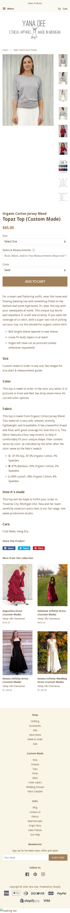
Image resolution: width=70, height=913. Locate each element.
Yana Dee (33, 886)
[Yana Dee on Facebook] (27, 875)
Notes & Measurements (17, 250)
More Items (35, 735)
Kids (35, 730)
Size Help (35, 834)
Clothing (35, 721)
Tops (35, 769)
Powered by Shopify (50, 886)
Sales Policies (35, 830)
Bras (35, 760)
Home (5, 50)
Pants (35, 773)
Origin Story (35, 825)
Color (6, 264)
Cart (64, 8)
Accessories (35, 725)
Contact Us (35, 812)
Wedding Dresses (35, 787)
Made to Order (35, 739)
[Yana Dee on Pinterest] (35, 875)
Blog (35, 807)
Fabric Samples (35, 791)
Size (5, 235)
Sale (35, 744)
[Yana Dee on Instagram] (43, 875)
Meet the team (35, 821)
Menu (10, 8)
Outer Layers (35, 782)
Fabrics (35, 816)
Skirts (35, 778)
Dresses (35, 764)
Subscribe (58, 857)
